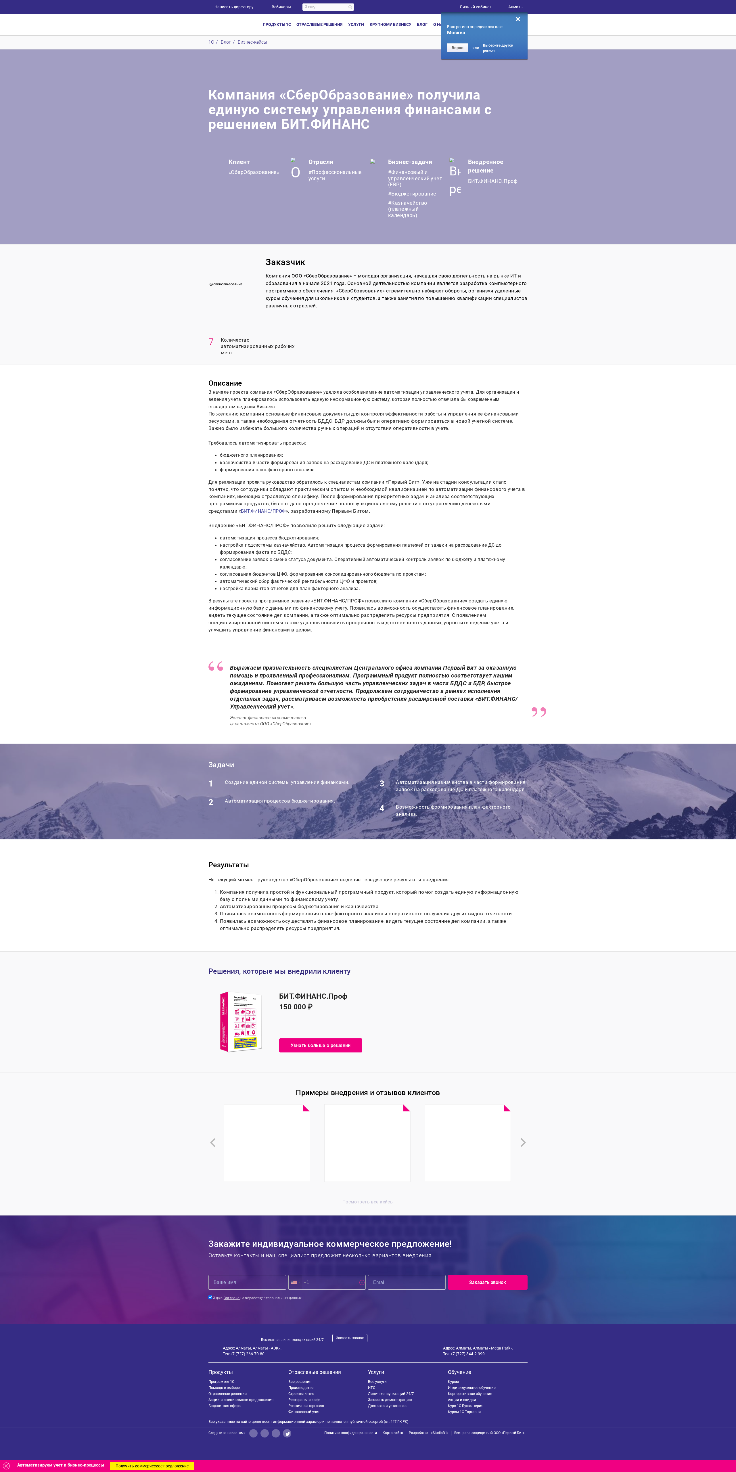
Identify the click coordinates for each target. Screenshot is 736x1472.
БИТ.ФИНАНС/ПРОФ (263, 511)
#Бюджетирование (412, 194)
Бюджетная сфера (224, 1406)
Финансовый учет (304, 1412)
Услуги (376, 1372)
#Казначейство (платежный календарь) (407, 209)
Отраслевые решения (227, 1393)
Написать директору (234, 7)
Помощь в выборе (224, 1387)
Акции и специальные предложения (240, 1400)
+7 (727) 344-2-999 (467, 1354)
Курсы (453, 1381)
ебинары (281, 7)
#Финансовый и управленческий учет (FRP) (415, 178)
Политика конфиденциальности (350, 1433)
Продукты (220, 1372)
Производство (300, 1387)
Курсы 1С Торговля (464, 1412)
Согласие (232, 1298)
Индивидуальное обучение (472, 1387)
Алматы (516, 7)
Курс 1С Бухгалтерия (465, 1406)
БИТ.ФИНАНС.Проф (493, 181)
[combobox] (295, 1282)
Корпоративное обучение (470, 1393)
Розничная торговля (306, 1406)
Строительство (301, 1393)
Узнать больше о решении (321, 1045)
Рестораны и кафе (304, 1400)
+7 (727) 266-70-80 (247, 1354)
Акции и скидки (462, 1400)
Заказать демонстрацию (390, 1400)
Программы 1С (221, 1381)
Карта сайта (393, 1433)
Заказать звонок (350, 1338)
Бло (422, 24)
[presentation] (212, 1143)
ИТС (371, 1387)
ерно (457, 47)
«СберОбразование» (254, 172)
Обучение (459, 1372)
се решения (299, 1381)
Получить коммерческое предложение (152, 1466)
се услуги (377, 1381)
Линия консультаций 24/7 (391, 1393)
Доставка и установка (387, 1406)
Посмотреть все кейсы (368, 1202)
